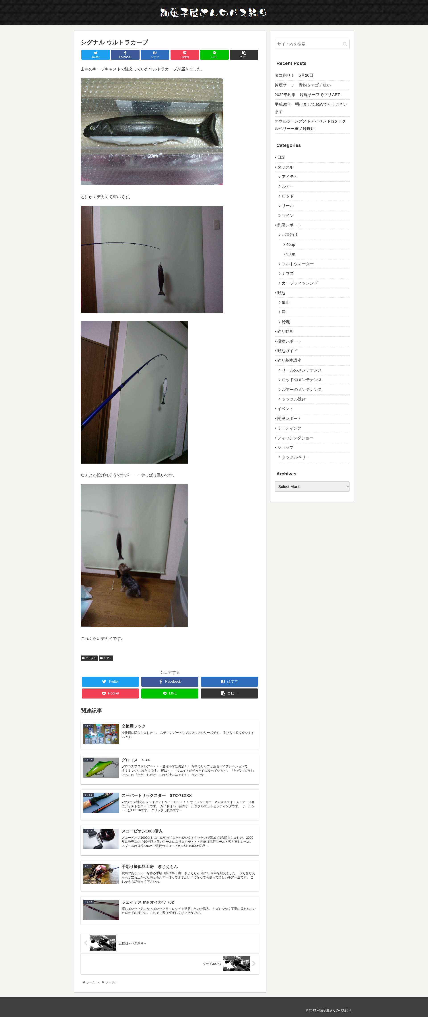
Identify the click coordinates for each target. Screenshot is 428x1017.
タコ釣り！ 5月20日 (294, 75)
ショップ (285, 447)
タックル (91, 658)
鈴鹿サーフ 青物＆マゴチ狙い (303, 85)
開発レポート (289, 418)
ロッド (288, 196)
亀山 (286, 302)
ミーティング (289, 428)
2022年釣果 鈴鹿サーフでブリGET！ (309, 94)
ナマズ (288, 273)
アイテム (290, 177)
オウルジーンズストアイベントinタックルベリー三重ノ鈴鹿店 (310, 125)
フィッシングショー (295, 438)
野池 (281, 293)
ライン (288, 215)
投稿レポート (289, 341)
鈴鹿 (286, 322)
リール (288, 205)
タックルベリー (296, 457)
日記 (281, 157)
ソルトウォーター (298, 264)
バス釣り (290, 234)
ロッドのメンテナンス (302, 380)
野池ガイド (287, 351)
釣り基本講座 (289, 360)
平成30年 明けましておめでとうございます (311, 108)
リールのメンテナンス (302, 370)
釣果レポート (289, 225)
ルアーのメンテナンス (302, 389)
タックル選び (294, 399)
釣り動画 (285, 331)
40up (290, 244)
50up (290, 254)
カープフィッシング (300, 283)
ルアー (108, 658)
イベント (285, 409)
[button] (345, 44)
